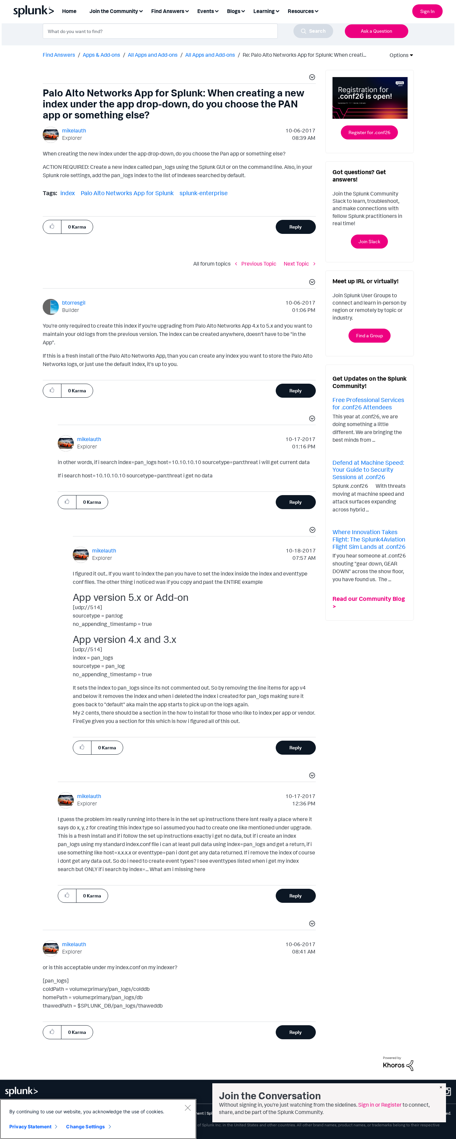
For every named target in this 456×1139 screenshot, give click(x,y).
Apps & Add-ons (101, 54)
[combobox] (188, 31)
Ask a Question (376, 31)
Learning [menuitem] (264, 11)
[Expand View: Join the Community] (141, 10)
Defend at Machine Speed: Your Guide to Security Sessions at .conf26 (368, 469)
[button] (311, 78)
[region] (98, 1119)
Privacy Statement (30, 1126)
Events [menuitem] (205, 11)
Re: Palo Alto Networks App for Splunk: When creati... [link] (304, 54)
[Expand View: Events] (216, 10)
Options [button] (397, 55)
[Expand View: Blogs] (243, 10)
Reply (295, 227)
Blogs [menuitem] (233, 11)
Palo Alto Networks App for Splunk (127, 193)
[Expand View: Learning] (277, 10)
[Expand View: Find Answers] (187, 10)
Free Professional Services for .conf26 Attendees (368, 403)
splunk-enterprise (204, 193)
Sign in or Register (380, 1104)
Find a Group (369, 335)
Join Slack (369, 241)
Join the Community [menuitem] (113, 11)
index (67, 193)
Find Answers (59, 54)
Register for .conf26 (369, 132)
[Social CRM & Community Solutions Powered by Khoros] (398, 1063)
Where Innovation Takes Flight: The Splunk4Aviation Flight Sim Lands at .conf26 (369, 539)
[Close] (187, 1107)
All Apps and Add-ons (153, 54)
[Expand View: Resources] (316, 10)
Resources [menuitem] (301, 11)
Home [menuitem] (69, 11)
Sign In (427, 11)
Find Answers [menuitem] (167, 11)
